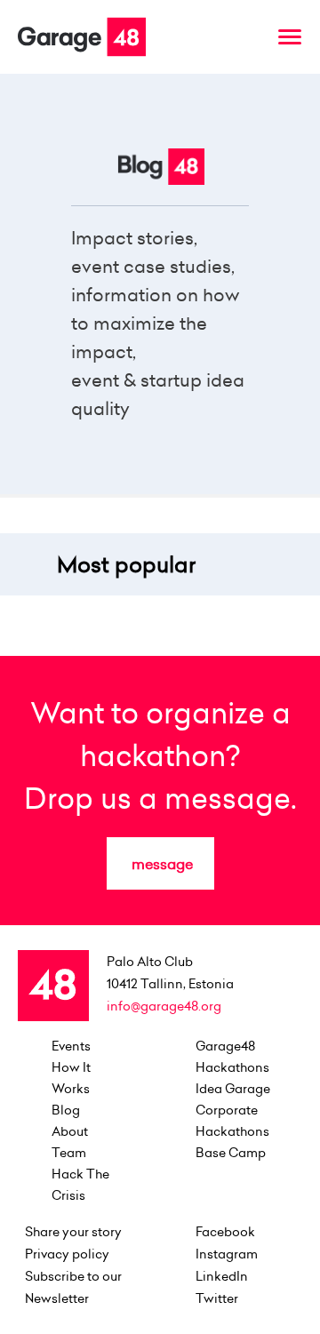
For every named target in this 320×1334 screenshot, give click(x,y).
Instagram (227, 1254)
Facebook (225, 1232)
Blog (66, 1110)
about (70, 1131)
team (69, 1153)
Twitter (217, 1298)
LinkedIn (222, 1276)
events (71, 1046)
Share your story (73, 1232)
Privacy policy (67, 1254)
